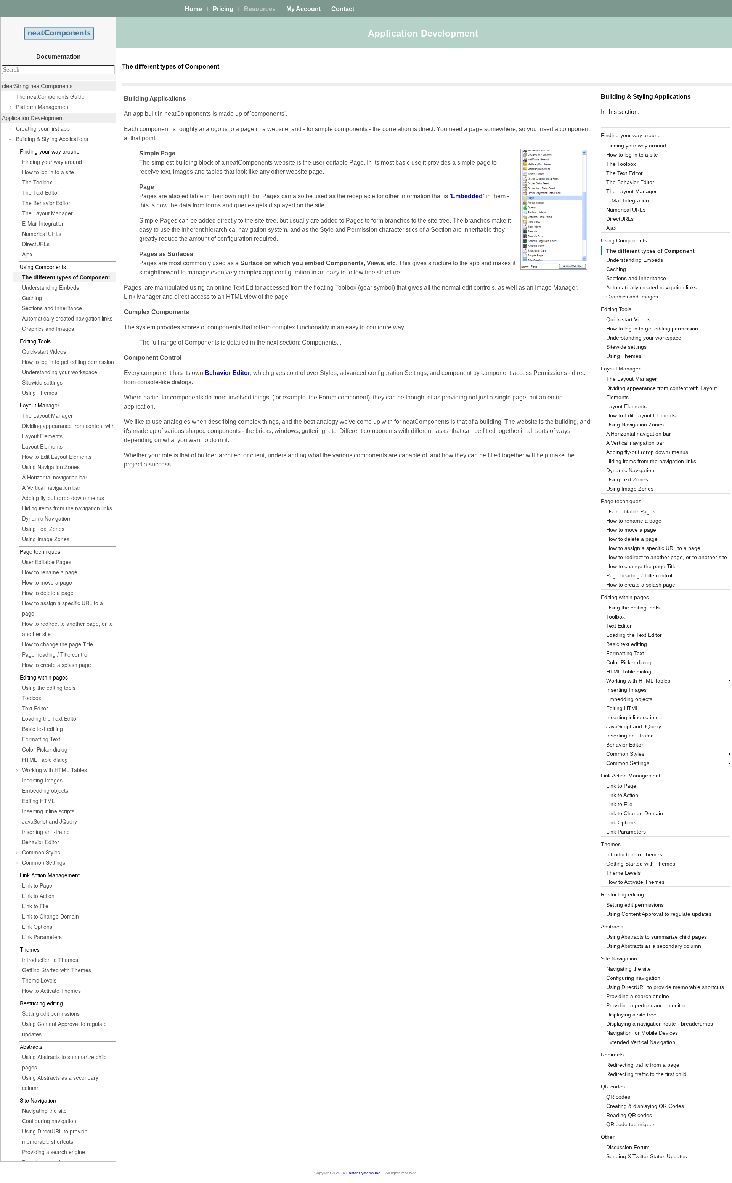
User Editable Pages (46, 562)
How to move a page (47, 582)
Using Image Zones (45, 539)
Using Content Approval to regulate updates (64, 1029)
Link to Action (38, 895)
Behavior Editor (40, 842)
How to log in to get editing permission (68, 361)
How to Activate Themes (51, 990)
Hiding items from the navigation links (67, 508)
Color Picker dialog (44, 749)
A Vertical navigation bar (51, 487)
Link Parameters (42, 937)
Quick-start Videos (44, 351)
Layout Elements (42, 446)
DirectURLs (36, 244)
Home (193, 9)
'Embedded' (466, 196)
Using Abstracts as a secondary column (60, 1083)
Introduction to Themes (50, 959)
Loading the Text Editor (50, 718)
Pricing (223, 9)
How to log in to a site (48, 172)
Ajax (27, 254)
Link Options (37, 926)
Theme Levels (39, 980)
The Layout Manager (47, 213)
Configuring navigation (49, 1121)
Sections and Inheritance (52, 308)
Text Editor (35, 708)
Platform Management (43, 107)
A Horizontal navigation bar (54, 477)
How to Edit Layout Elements (57, 456)
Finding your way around (52, 161)
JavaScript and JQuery (49, 821)
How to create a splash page (56, 664)
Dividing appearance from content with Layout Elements (68, 431)
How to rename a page (49, 572)
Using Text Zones (43, 528)
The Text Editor (40, 192)
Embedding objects (45, 790)
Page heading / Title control (55, 654)
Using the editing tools (48, 687)
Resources (260, 9)
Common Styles (41, 852)
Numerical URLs (41, 233)
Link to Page (37, 885)
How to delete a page (48, 592)
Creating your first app (43, 128)
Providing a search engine (53, 1152)
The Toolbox (37, 182)
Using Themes (39, 392)
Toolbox (31, 698)
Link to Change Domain (50, 916)
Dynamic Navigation (46, 518)
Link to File (35, 906)
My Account (303, 9)
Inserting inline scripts (48, 811)
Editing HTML (38, 801)
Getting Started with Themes (56, 970)
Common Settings (43, 862)
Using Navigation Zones (51, 467)
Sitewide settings (42, 382)
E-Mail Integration (43, 223)
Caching (32, 297)
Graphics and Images (48, 328)
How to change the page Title (57, 644)
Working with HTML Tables (54, 770)
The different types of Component (66, 277)
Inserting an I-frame (46, 831)
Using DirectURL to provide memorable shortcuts (55, 1136)
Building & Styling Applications (52, 139)
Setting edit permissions (51, 1013)
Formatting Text (41, 739)
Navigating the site (44, 1110)
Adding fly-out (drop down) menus (63, 498)
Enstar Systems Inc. (363, 1173)
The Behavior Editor (46, 203)
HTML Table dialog (45, 759)
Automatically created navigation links (67, 318)
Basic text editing (42, 729)
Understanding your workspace (59, 372)
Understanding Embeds (50, 287)
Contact (342, 9)
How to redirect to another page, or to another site (67, 629)
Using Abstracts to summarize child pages (64, 1062)
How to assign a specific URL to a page (62, 608)
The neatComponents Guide (50, 96)
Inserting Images (42, 780)
